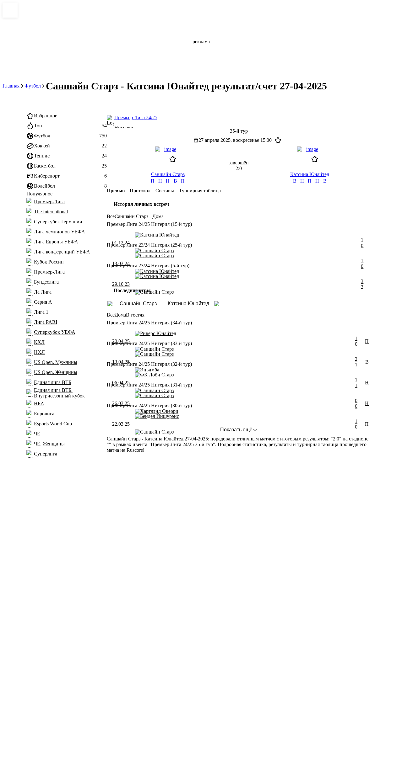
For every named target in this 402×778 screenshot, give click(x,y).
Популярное (39, 193)
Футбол (32, 85)
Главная (11, 85)
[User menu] (348, 101)
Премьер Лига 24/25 (135, 117)
